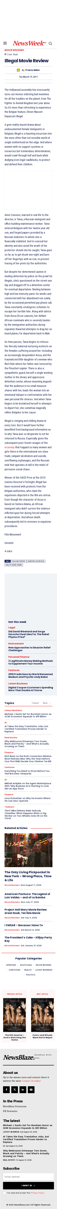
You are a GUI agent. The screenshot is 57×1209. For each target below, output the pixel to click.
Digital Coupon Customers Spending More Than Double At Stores (30, 689)
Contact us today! (31, 1080)
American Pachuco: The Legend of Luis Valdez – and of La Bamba (27, 895)
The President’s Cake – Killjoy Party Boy (28, 939)
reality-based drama (14, 565)
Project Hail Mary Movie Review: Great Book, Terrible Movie (26, 911)
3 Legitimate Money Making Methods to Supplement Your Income (30, 662)
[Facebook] (6, 1089)
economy (10, 447)
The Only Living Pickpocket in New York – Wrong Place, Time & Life (28, 876)
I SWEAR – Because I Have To (24, 925)
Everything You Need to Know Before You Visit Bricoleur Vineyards (27, 772)
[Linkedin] (22, 1089)
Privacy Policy (37, 1193)
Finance (9, 752)
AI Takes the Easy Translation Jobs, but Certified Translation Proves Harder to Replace (26, 729)
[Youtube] (31, 1089)
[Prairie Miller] (19, 70)
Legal (11, 627)
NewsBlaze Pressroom (14, 1106)
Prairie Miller (32, 70)
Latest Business (18, 683)
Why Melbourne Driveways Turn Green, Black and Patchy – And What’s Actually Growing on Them (27, 744)
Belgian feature (18, 561)
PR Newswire (10, 1111)
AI (6, 723)
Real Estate (11, 738)
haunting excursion (36, 561)
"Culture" (35, 703)
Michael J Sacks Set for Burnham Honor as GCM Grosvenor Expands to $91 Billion (28, 715)
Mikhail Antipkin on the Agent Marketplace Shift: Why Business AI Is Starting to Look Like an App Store (28, 786)
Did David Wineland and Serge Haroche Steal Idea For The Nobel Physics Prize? (28, 634)
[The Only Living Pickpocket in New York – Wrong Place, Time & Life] (28, 850)
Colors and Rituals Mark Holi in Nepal (42, 1036)
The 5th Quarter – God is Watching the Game (14, 1037)
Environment (16, 643)
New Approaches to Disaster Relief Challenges (29, 649)
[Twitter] (14, 1089)
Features (14, 670)
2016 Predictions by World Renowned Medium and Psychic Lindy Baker (30, 676)
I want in (27, 1185)
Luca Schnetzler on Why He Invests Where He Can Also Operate (27, 799)
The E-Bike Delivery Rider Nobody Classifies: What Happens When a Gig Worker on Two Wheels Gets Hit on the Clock (26, 814)
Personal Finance (18, 657)
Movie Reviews (14, 50)
